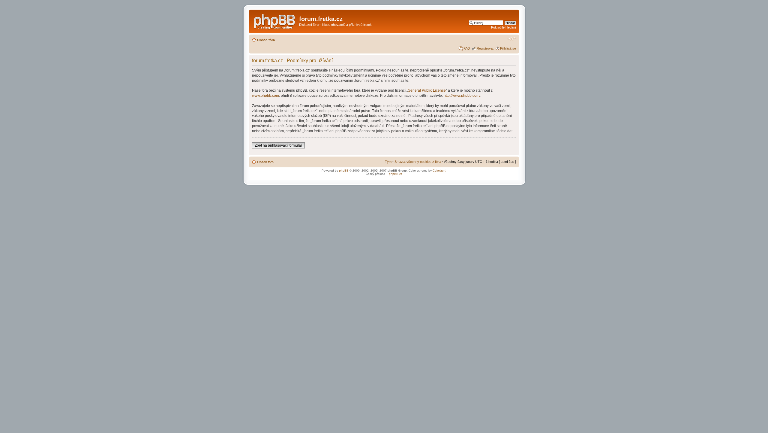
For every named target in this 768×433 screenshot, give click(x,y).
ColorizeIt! (439, 170)
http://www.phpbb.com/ (462, 95)
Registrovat (485, 48)
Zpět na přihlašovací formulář (278, 145)
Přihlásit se (508, 48)
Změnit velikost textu (511, 38)
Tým (388, 161)
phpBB (344, 170)
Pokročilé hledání (503, 27)
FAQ (467, 48)
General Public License (427, 90)
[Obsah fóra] (274, 20)
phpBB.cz (395, 173)
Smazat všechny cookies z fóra (417, 161)
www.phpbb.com (265, 95)
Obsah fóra (266, 40)
